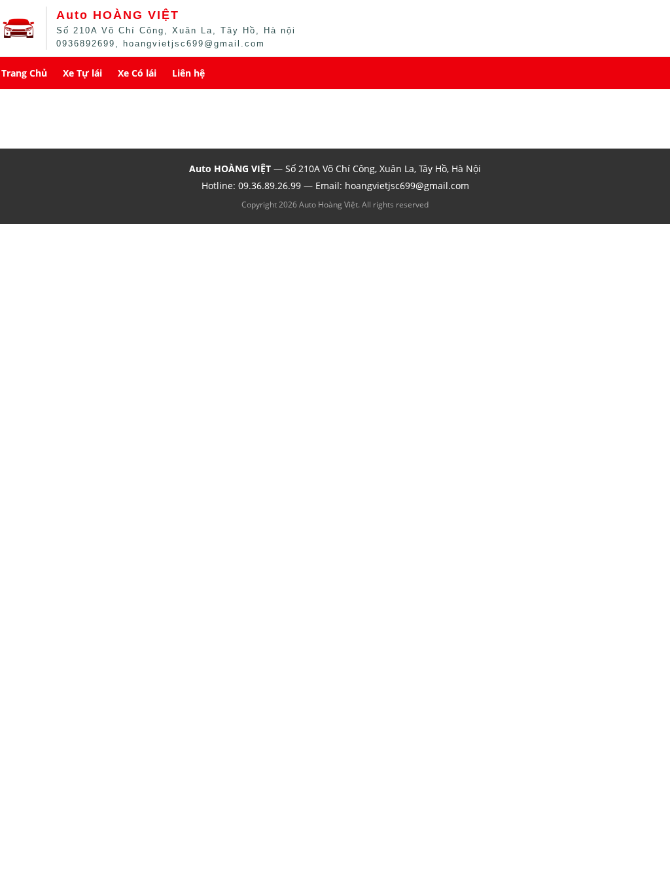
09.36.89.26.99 (269, 185)
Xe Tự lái (82, 73)
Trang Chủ (24, 73)
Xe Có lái (137, 73)
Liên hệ (188, 73)
